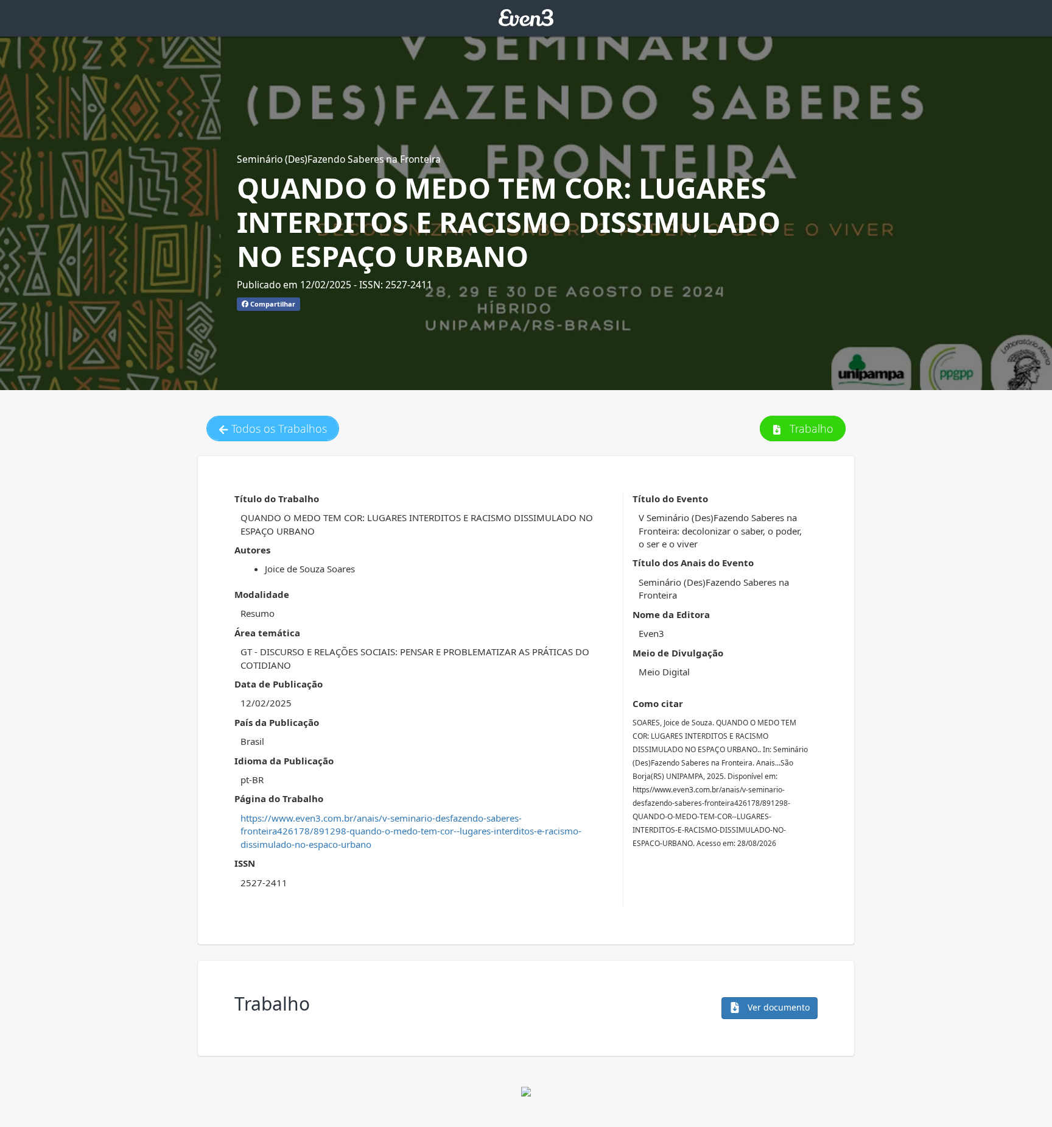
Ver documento (777, 1007)
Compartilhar (271, 303)
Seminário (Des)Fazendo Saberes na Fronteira (339, 159)
